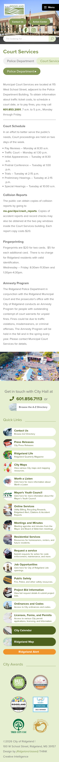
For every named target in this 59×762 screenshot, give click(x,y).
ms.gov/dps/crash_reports (20, 211)
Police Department (20, 60)
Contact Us (17, 21)
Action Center (40, 21)
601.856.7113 (29, 398)
